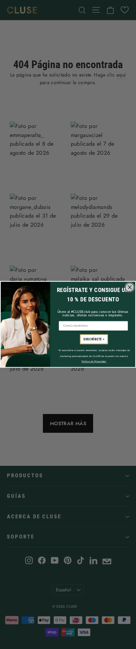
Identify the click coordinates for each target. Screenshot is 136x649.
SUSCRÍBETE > (94, 339)
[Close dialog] (130, 287)
